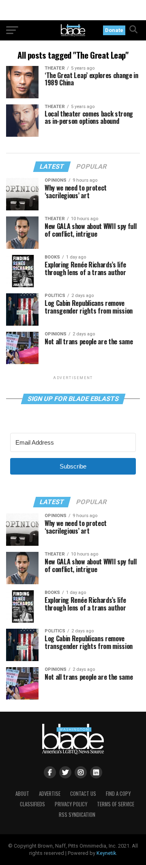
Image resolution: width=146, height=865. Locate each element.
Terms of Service (115, 804)
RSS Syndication (77, 814)
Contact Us (83, 793)
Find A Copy (118, 793)
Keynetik (106, 853)
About (22, 793)
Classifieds (32, 804)
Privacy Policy (71, 804)
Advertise (49, 793)
